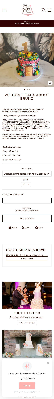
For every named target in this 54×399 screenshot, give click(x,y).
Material (27, 169)
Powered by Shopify (27, 397)
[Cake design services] (27, 344)
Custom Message (13, 195)
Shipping (18, 210)
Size (26, 180)
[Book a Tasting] (27, 295)
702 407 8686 (27, 323)
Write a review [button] (27, 259)
